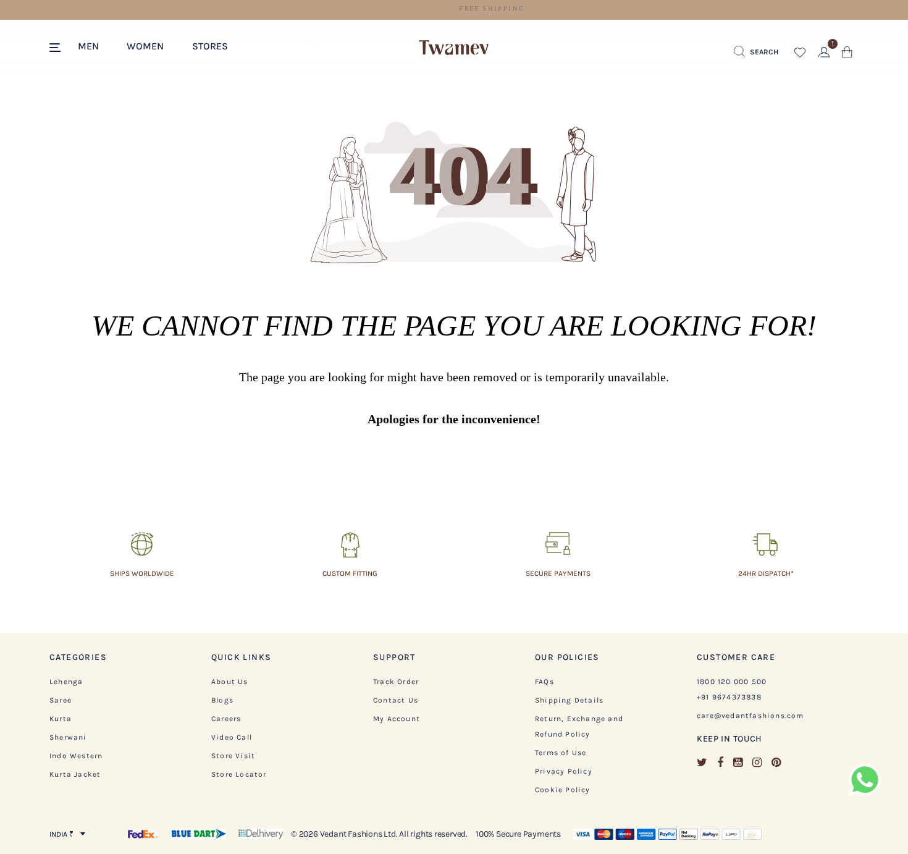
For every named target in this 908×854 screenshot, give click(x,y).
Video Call (231, 737)
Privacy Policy (563, 771)
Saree (60, 700)
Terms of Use (560, 752)
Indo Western (76, 755)
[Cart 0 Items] (847, 54)
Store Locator (239, 774)
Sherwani (68, 737)
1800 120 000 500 (732, 681)
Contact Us (395, 700)
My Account (396, 718)
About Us (229, 681)
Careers (226, 718)
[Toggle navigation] (57, 48)
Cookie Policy (563, 789)
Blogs (222, 700)
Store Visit (233, 755)
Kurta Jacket (75, 774)
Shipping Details (569, 700)
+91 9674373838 (729, 697)
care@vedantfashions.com (750, 715)
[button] (94, 45)
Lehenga (66, 681)
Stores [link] (210, 46)
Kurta (60, 718)
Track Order (396, 681)
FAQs (544, 681)
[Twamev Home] (454, 48)
